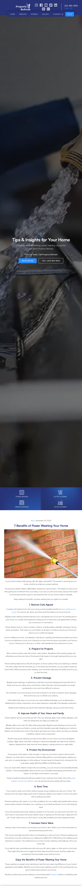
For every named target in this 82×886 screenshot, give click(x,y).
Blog (69, 14)
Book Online (27, 261)
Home (12, 14)
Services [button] (23, 14)
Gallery (45, 14)
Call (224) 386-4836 (51, 261)
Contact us (58, 14)
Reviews (34, 14)
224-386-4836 (71, 5)
